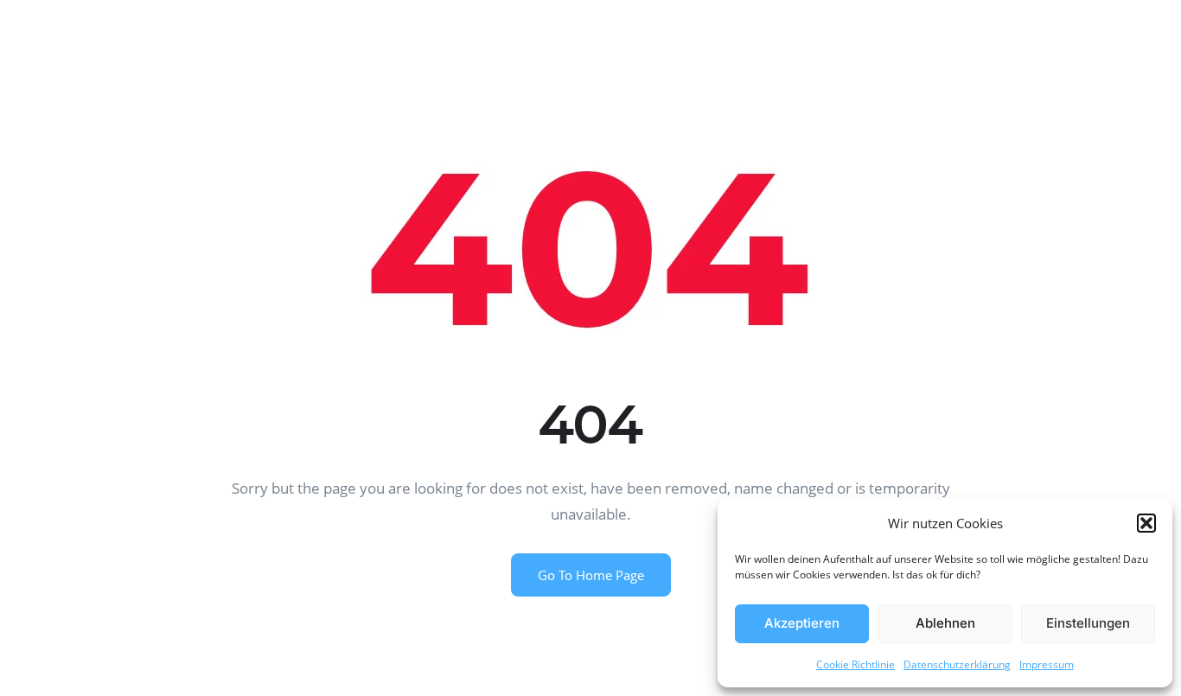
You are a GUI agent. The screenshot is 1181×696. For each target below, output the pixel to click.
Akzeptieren (801, 623)
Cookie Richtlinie (855, 664)
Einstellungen (1088, 623)
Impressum (1046, 664)
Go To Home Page (591, 575)
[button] (1146, 523)
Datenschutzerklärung (957, 664)
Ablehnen (945, 623)
